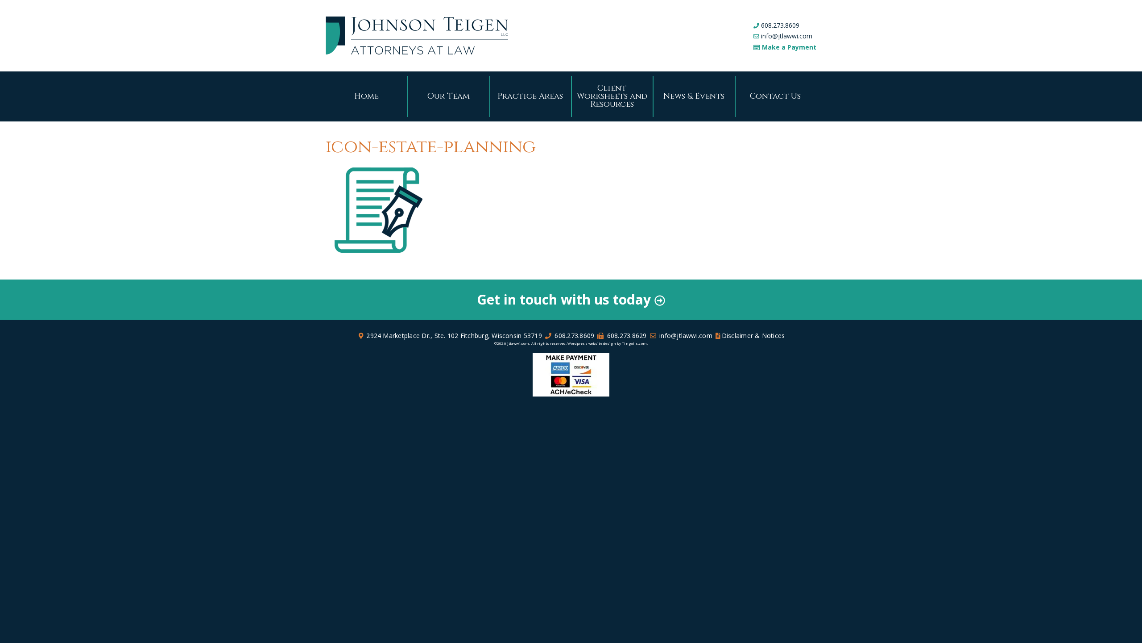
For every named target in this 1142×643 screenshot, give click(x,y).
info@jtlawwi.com (786, 36)
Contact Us (775, 96)
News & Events (693, 96)
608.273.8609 (780, 25)
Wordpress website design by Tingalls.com (606, 343)
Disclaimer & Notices (753, 335)
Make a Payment (789, 47)
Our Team (448, 96)
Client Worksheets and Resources (612, 96)
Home (366, 96)
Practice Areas (530, 96)
